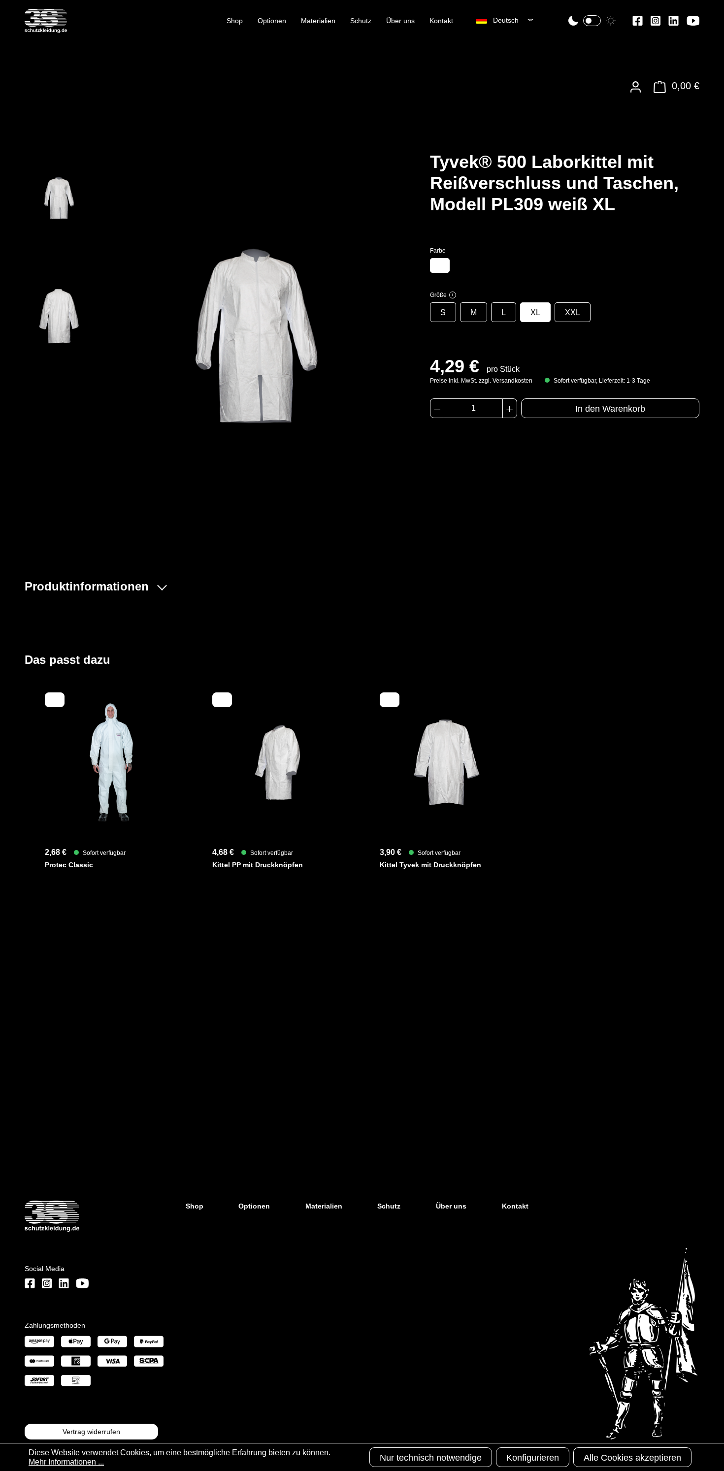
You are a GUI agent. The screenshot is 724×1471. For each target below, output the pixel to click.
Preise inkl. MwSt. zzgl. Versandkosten (481, 380)
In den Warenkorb (610, 409)
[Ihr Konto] (636, 87)
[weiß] (440, 265)
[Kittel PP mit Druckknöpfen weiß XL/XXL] (278, 763)
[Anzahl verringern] (437, 408)
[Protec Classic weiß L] (111, 763)
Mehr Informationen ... (66, 1462)
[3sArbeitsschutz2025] (46, 29)
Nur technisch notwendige (431, 1458)
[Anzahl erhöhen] (509, 408)
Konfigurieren (532, 1458)
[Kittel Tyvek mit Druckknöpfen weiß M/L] (446, 763)
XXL (572, 312)
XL (535, 312)
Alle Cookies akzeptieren (632, 1458)
